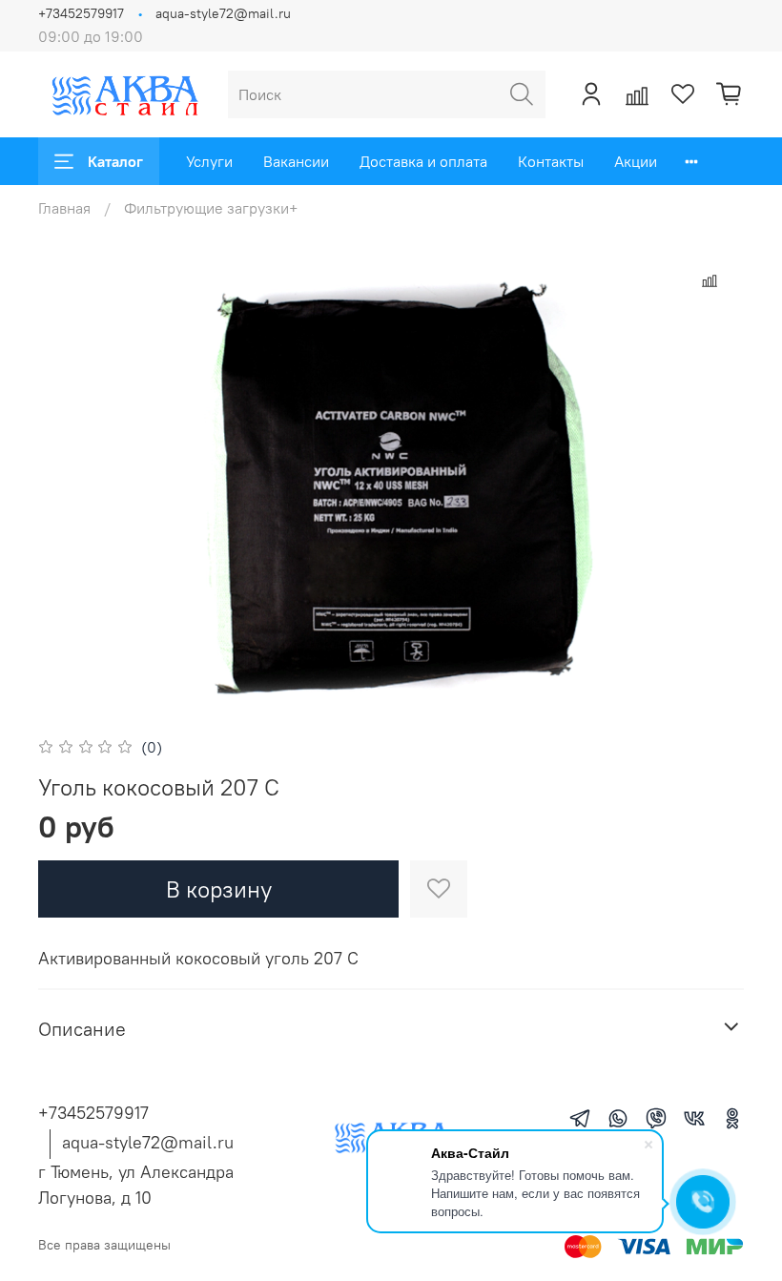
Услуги (209, 161)
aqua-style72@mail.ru (223, 13)
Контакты (551, 161)
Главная (64, 207)
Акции (635, 161)
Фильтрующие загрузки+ (211, 207)
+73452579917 (81, 13)
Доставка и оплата (423, 161)
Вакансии (296, 161)
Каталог (115, 161)
